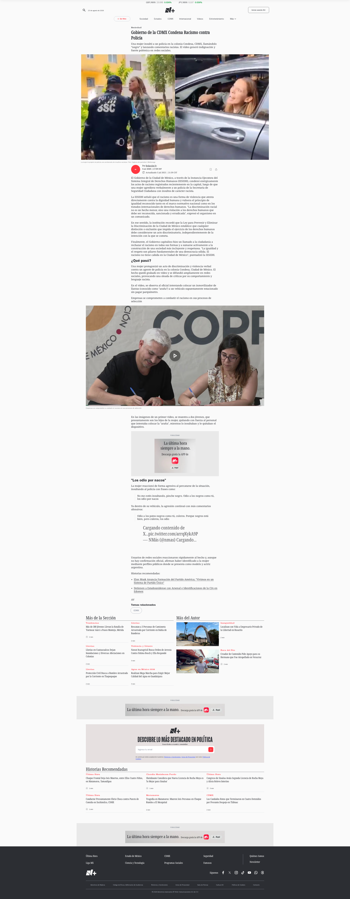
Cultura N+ (220, 885)
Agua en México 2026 (143, 669)
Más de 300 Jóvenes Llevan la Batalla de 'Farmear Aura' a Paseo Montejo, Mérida (105, 628)
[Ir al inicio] (91, 872)
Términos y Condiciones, (172, 757)
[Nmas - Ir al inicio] (170, 10)
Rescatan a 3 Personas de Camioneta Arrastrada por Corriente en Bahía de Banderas (149, 630)
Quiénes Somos (257, 856)
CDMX (170, 19)
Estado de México (133, 856)
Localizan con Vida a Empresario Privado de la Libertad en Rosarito (241, 628)
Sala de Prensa (202, 885)
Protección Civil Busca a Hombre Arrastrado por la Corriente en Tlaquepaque (107, 674)
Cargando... (186, 540)
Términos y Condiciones (159, 885)
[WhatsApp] (256, 872)
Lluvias (135, 623)
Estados (158, 19)
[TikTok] (242, 872)
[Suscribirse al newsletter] (210, 749)
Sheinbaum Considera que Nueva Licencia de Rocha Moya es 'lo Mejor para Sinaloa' (175, 779)
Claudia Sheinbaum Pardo (161, 774)
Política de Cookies (238, 885)
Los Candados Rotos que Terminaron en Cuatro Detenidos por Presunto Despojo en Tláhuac (234, 800)
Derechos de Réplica (98, 885)
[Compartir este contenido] (216, 169)
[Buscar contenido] (83, 10)
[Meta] (223, 872)
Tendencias (92, 623)
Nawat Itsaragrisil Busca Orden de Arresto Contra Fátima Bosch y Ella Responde (151, 651)
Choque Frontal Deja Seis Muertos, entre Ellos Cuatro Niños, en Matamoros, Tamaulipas (114, 779)
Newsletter (255, 862)
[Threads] (262, 872)
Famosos (207, 862)
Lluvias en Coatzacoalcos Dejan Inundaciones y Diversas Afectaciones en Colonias (105, 653)
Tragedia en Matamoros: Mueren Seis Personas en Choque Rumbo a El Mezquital (173, 800)
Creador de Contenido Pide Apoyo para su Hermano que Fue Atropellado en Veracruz (241, 655)
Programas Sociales (173, 862)
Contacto (256, 885)
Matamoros (152, 795)
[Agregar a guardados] (210, 169)
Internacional (185, 19)
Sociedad (144, 19)
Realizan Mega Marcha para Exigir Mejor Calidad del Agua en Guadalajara (150, 674)
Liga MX (90, 862)
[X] (229, 872)
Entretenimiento (216, 19)
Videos (200, 19)
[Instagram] (236, 872)
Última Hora (93, 774)
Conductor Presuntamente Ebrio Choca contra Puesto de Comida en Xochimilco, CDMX (112, 800)
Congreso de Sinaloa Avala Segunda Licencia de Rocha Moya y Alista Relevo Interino (235, 779)
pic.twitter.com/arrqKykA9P (173, 534)
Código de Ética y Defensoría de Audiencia (128, 885)
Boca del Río (228, 650)
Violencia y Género (141, 646)
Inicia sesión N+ (259, 10)
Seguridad (208, 856)
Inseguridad (227, 623)
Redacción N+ (151, 166)
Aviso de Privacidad (188, 757)
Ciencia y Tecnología (134, 862)
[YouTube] (249, 872)
